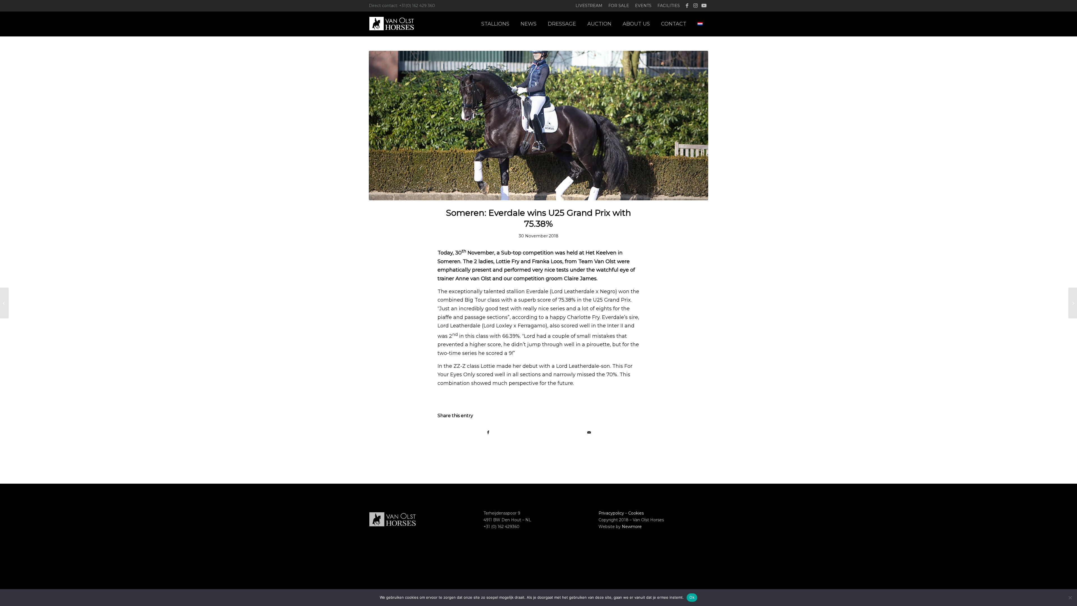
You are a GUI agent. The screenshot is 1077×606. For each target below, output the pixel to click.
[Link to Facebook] (687, 5)
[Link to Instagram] (695, 5)
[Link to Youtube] (704, 5)
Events (643, 5)
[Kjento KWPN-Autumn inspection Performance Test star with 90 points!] (4, 303)
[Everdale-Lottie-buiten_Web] (538, 125)
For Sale (618, 5)
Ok (691, 597)
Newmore (632, 526)
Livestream (589, 5)
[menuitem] (589, 5)
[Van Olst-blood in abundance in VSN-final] (1072, 303)
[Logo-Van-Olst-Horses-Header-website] (395, 24)
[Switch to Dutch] (700, 24)
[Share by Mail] (589, 432)
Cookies (636, 513)
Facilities (668, 5)
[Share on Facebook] (488, 432)
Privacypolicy (611, 513)
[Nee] (1070, 597)
